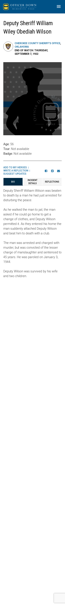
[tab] (13, 182)
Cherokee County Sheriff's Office (37, 43)
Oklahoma (22, 46)
